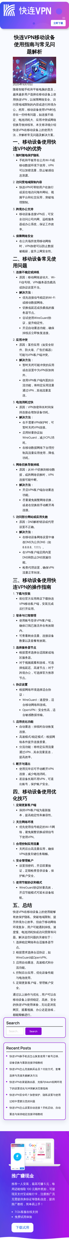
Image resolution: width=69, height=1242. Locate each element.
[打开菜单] (64, 18)
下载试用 (22, 1227)
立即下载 (58, 23)
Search (33, 1031)
